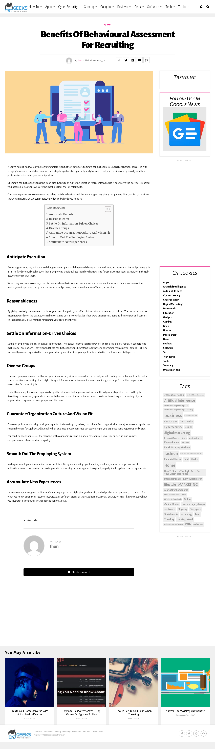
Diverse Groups (59, 228)
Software (153, 7)
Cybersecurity (173, 427)
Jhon (80, 60)
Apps (48, 7)
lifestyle (170, 484)
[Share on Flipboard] (133, 60)
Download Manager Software (175, 438)
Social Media (171, 514)
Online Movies (171, 504)
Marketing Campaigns (176, 490)
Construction (186, 421)
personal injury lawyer (193, 504)
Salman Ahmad (29, 719)
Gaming (89, 7)
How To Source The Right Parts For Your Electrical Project (182, 472)
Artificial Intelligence (174, 286)
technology (186, 514)
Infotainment (170, 334)
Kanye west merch (192, 478)
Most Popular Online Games (175, 495)
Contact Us (48, 732)
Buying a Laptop (190, 415)
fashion (171, 453)
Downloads (169, 308)
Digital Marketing (173, 304)
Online (187, 499)
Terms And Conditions (82, 732)
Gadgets (105, 7)
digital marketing (177, 433)
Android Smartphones (195, 395)
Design (188, 427)
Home (169, 465)
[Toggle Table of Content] (106, 209)
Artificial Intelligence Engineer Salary (178, 410)
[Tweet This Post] (126, 60)
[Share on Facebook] (119, 60)
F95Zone (185, 442)
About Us (38, 732)
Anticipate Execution (62, 214)
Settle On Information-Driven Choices (73, 223)
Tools (182, 7)
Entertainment (172, 442)
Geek (137, 7)
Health (194, 459)
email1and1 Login (195, 438)
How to (34, 7)
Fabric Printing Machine (177, 447)
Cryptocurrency (171, 295)
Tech (168, 7)
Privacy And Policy (62, 732)
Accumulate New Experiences (68, 242)
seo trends (169, 509)
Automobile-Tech (172, 291)
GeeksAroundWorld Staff (185, 715)
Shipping (182, 509)
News (166, 339)
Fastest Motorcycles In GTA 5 (191, 453)
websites (198, 524)
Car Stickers (170, 421)
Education (168, 313)
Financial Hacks (172, 459)
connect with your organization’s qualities (66, 436)
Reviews (122, 7)
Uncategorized (171, 370)
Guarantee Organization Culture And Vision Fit (79, 232)
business (173, 415)
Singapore (195, 509)
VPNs (188, 524)
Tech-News (169, 356)
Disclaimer (98, 732)
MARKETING (188, 484)
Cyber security (67, 7)
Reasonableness (59, 219)
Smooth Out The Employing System (72, 237)
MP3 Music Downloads (173, 499)
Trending (168, 365)
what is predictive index (43, 198)
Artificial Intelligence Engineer (176, 406)
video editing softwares (173, 524)
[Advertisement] (185, 212)
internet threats (172, 478)
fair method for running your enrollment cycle (53, 319)
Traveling (169, 519)
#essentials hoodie (174, 395)
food (186, 459)
